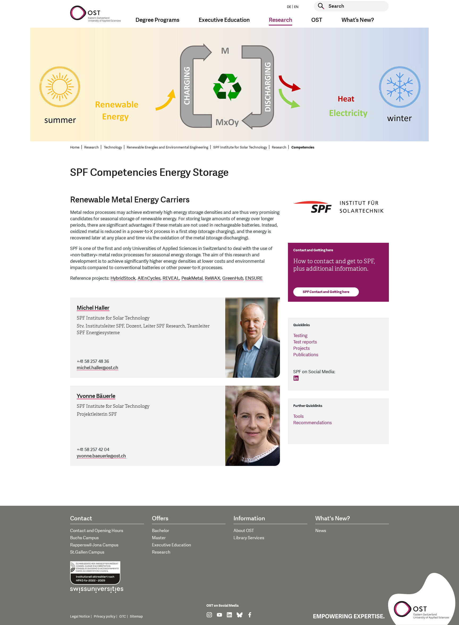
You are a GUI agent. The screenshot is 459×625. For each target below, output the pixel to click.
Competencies (302, 147)
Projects (301, 348)
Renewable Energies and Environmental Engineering (167, 147)
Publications (305, 355)
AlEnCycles (149, 278)
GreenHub (232, 278)
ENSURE (254, 278)
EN (296, 7)
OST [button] (316, 20)
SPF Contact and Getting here (326, 292)
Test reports (305, 342)
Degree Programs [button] (157, 20)
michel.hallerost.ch (97, 368)
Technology (113, 147)
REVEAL (171, 278)
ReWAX (212, 278)
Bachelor (160, 531)
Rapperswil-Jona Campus (94, 545)
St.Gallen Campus (87, 552)
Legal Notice (80, 616)
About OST (243, 531)
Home (74, 147)
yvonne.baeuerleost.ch (101, 456)
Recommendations (312, 423)
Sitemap (136, 616)
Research (91, 147)
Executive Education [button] (224, 20)
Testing (300, 336)
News (320, 531)
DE (289, 7)
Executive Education (171, 545)
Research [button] (280, 20)
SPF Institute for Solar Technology (240, 147)
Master (159, 538)
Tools (298, 416)
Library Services (248, 538)
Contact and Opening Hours (96, 531)
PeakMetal (192, 278)
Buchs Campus (84, 538)
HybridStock (122, 278)
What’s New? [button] (358, 20)
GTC (122, 616)
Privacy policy (104, 616)
